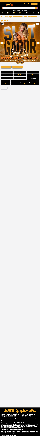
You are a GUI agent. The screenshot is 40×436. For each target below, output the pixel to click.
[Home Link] (9, 4)
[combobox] (18, 8)
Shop (3, 4)
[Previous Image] (2, 43)
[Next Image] (38, 43)
